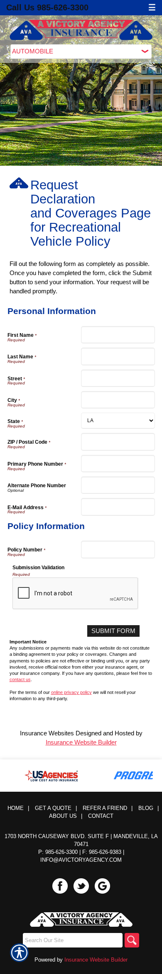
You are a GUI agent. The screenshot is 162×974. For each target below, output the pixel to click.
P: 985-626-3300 (58, 852)
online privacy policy (71, 692)
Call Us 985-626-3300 (47, 7)
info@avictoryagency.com (81, 860)
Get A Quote (53, 808)
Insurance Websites (47, 733)
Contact (100, 816)
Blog (145, 808)
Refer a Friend (105, 808)
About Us (63, 816)
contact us (20, 679)
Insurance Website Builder (81, 742)
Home (15, 808)
